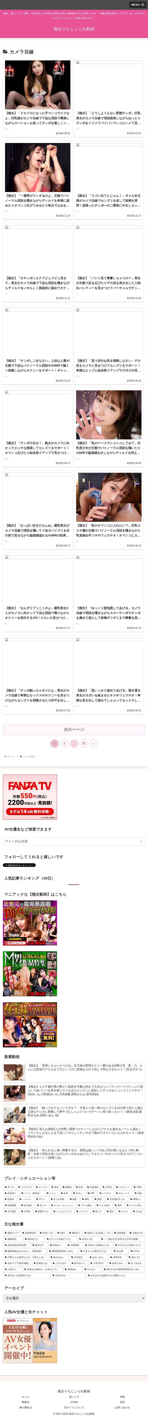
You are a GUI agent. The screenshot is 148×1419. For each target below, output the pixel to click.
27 (83, 743)
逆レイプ (74, 1396)
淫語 (122, 1402)
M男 (122, 1396)
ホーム (25, 1396)
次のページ (74, 729)
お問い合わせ (122, 1407)
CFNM (74, 1402)
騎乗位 (25, 1402)
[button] (141, 841)
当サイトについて (74, 1407)
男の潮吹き (25, 1407)
